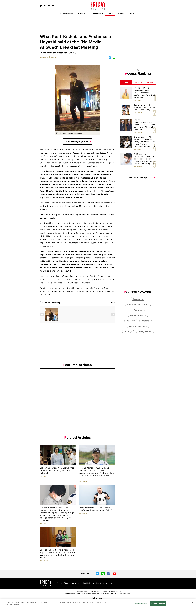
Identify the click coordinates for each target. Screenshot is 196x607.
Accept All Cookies (158, 603)
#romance (138, 299)
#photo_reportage (138, 326)
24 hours (138, 82)
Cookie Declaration (91, 583)
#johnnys (138, 310)
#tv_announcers (138, 315)
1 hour (126, 82)
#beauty (131, 321)
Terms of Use (62, 583)
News (110, 13)
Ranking (81, 13)
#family (128, 332)
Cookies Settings (141, 603)
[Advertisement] (77, 391)
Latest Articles (66, 13)
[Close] (192, 602)
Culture (132, 13)
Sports (121, 13)
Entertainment (97, 13)
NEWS (53, 57)
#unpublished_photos (138, 304)
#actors (145, 321)
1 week (150, 82)
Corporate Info (106, 583)
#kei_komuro (145, 332)
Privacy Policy (76, 583)
